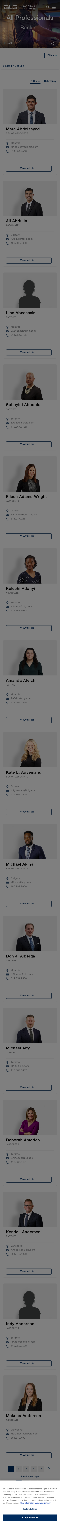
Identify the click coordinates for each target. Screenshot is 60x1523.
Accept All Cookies (30, 1517)
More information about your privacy (35, 1503)
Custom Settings (30, 1509)
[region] (30, 1501)
